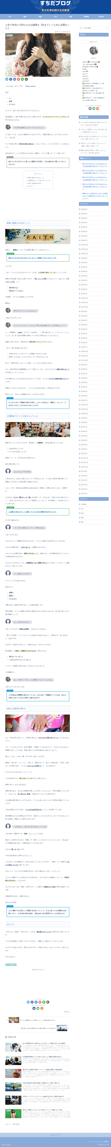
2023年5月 (84, 382)
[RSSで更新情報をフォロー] (41, 1008)
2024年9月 (84, 311)
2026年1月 (84, 240)
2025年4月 (84, 280)
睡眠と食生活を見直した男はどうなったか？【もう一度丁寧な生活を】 (93, 152)
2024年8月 (84, 316)
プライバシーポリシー (95, 1141)
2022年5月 (84, 435)
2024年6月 (84, 324)
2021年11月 (84, 462)
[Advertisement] (38, 203)
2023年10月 (84, 360)
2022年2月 (84, 449)
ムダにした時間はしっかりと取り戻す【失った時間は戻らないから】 (94, 131)
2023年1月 (84, 400)
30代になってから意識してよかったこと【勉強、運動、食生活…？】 (93, 145)
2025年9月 (84, 258)
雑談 (15, 964)
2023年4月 (84, 387)
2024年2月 (84, 342)
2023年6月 (84, 378)
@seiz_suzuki (30, 86)
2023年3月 (84, 391)
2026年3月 (84, 231)
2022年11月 (84, 409)
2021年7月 (84, 480)
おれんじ (103, 186)
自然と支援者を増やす (34, 183)
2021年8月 (84, 476)
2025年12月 (84, 245)
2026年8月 (84, 209)
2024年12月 (84, 298)
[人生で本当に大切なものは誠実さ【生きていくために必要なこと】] (14, 79)
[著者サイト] (34, 1008)
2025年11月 (84, 249)
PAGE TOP (56, 1135)
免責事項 (106, 1141)
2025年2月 (84, 289)
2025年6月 (84, 271)
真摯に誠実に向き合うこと (36, 177)
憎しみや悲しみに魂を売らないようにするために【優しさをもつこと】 (94, 138)
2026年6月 (84, 218)
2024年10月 (84, 307)
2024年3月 (84, 338)
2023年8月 (84, 369)
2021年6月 (84, 484)
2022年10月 (84, 413)
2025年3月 (84, 284)
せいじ (93, 58)
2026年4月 (84, 227)
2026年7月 (84, 213)
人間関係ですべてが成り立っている (39, 180)
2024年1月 (84, 347)
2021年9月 (84, 471)
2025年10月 (84, 253)
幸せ (82, 508)
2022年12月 (84, 404)
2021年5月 (84, 489)
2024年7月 (84, 320)
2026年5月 (84, 222)
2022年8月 (84, 422)
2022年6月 (84, 431)
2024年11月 (84, 302)
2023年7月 (84, 373)
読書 (82, 517)
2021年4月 (84, 493)
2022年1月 (84, 453)
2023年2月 (84, 396)
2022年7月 (84, 427)
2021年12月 (84, 458)
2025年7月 (84, 267)
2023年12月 (84, 351)
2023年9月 (84, 364)
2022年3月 (84, 444)
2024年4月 (84, 333)
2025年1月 (84, 293)
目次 (35, 174)
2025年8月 (84, 262)
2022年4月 (84, 440)
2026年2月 (84, 236)
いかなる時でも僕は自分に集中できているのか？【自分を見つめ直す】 (94, 124)
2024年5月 (84, 329)
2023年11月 (84, 356)
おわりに (30, 186)
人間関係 (9, 964)
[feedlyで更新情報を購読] (37, 1008)
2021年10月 (84, 467)
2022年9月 (84, 418)
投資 (82, 513)
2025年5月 (84, 276)
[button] (106, 28)
